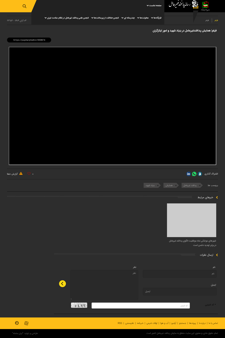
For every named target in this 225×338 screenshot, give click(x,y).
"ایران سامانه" (17, 333)
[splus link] (200, 174)
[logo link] (182, 12)
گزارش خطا (12, 174)
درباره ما (202, 323)
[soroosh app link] (16, 323)
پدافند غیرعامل (190, 185)
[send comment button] (62, 283)
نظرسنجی (129, 323)
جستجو (182, 323)
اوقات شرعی (151, 323)
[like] (29, 173)
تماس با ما (213, 323)
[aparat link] (26, 323)
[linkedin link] (188, 174)
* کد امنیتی (210, 305)
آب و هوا (164, 323)
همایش (169, 185)
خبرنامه (140, 323)
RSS (120, 323)
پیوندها (192, 323)
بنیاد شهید (150, 185)
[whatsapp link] (194, 174)
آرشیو (173, 323)
